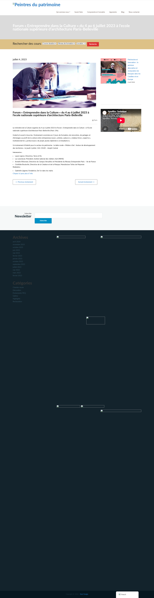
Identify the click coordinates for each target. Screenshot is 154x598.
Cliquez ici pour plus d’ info (23, 173)
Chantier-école (18, 287)
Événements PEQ (19, 293)
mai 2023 (16, 253)
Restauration (17, 301)
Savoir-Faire (79, 12)
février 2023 (17, 256)
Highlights (16, 299)
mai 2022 (16, 270)
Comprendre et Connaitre (96, 12)
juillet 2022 (17, 267)
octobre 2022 (18, 261)
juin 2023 (16, 250)
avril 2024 (16, 242)
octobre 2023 (18, 247)
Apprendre (113, 12)
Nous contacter (134, 12)
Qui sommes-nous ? (63, 12)
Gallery (15, 296)
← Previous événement (24, 182)
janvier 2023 (17, 259)
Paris (95, 120)
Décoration (17, 290)
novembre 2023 (19, 244)
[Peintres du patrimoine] (36, 4)
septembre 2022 (19, 264)
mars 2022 (17, 273)
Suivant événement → (86, 182)
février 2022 (17, 275)
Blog (122, 12)
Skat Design (84, 594)
